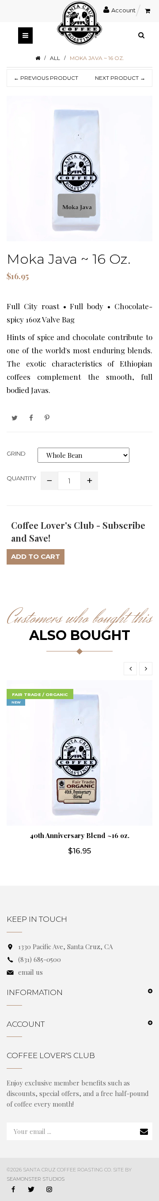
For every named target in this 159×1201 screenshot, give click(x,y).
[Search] (141, 34)
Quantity (21, 478)
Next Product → (120, 78)
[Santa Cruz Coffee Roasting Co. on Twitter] (31, 1190)
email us (30, 972)
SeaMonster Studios (35, 1179)
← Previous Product (46, 78)
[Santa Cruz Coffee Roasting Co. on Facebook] (13, 1190)
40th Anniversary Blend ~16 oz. (79, 835)
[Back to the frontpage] (37, 58)
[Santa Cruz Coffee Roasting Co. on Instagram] (49, 1190)
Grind (16, 453)
